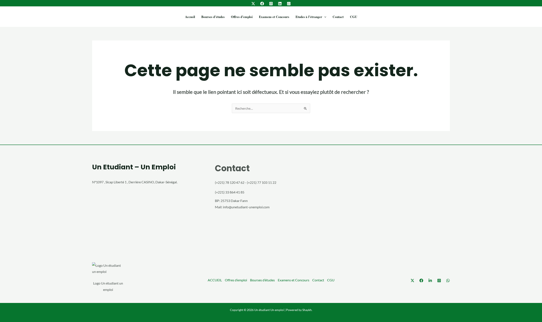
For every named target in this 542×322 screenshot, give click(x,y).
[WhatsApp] (289, 4)
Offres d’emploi (242, 16)
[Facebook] (262, 4)
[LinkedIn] (280, 4)
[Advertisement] (394, 204)
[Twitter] (253, 4)
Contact (338, 16)
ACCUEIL (215, 280)
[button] (324, 17)
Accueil (190, 16)
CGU (353, 16)
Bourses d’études (213, 16)
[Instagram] (271, 4)
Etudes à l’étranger (309, 16)
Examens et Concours (274, 16)
